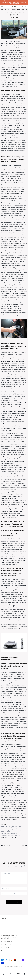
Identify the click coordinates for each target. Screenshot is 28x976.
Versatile (17, 835)
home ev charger (6, 831)
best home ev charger (7, 826)
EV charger (17, 826)
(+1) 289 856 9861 (6, 942)
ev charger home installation (9, 828)
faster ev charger (15, 830)
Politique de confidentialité (8, 966)
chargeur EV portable (7, 541)
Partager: (4, 837)
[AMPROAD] (14, 6)
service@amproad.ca (7, 944)
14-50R (14, 498)
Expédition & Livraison (7, 959)
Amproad (9, 492)
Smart (12, 835)
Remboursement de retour (8, 961)
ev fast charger (5, 830)
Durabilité (4, 957)
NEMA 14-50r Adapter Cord (9, 833)
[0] (17, 974)
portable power (5, 835)
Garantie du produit (6, 963)
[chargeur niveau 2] (14, 642)
